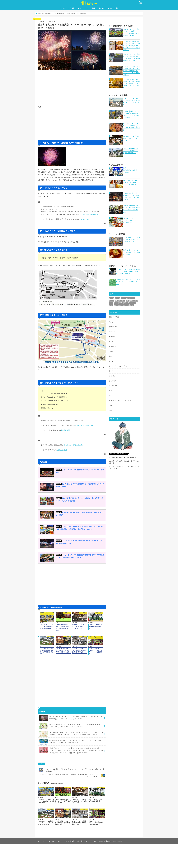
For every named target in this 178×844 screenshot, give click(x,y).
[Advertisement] (72, 88)
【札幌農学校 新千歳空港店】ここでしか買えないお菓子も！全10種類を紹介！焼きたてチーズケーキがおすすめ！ (131, 46)
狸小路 (111, 305)
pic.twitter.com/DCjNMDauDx (73, 445)
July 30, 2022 (65, 430)
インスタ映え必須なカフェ (128, 298)
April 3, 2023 (85, 219)
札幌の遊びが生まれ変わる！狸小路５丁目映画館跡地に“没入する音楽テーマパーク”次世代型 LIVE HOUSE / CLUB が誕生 (76, 718)
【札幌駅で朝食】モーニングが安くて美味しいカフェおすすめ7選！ (131, 220)
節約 (110, 395)
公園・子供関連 (114, 317)
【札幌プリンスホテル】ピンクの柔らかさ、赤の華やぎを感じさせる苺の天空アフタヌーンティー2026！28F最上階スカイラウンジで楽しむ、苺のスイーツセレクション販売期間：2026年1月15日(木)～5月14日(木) (76, 750)
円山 (116, 300)
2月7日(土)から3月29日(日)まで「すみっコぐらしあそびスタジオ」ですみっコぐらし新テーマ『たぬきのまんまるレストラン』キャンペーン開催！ (76, 734)
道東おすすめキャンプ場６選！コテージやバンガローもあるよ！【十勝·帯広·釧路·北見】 (131, 102)
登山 (115, 305)
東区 (125, 302)
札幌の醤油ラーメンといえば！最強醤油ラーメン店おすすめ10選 (131, 252)
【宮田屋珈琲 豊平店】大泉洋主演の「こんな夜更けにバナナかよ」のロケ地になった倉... (131, 196)
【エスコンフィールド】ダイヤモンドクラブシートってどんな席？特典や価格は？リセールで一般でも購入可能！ (131, 71)
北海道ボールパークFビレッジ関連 (120, 400)
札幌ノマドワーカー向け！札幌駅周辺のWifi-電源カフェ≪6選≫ (131, 170)
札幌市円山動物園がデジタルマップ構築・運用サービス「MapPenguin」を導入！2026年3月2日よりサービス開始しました (76, 726)
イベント (42, 763)
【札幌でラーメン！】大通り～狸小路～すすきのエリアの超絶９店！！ (131, 239)
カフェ (79, 8)
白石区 (119, 305)
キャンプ (111, 300)
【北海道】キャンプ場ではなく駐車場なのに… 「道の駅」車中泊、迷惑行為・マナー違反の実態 (128, 271)
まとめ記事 (112, 381)
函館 (110, 410)
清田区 (133, 302)
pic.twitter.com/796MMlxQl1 (84, 425)
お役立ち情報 (113, 327)
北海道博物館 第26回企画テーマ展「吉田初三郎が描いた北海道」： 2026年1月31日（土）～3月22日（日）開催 (75, 741)
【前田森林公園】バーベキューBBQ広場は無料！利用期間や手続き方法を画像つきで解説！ (131, 114)
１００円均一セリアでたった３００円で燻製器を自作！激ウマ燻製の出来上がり (131, 127)
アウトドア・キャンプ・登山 (67, 8)
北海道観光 (112, 346)
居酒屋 (93, 8)
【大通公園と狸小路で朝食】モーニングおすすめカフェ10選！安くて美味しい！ (131, 209)
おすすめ (111, 298)
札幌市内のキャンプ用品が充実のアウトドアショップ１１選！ (131, 138)
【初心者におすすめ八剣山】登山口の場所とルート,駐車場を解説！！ (130, 151)
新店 (117, 8)
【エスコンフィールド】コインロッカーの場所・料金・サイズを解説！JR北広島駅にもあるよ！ (131, 32)
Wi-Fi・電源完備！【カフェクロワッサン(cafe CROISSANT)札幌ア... (131, 183)
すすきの (117, 298)
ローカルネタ (113, 386)
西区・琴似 (125, 305)
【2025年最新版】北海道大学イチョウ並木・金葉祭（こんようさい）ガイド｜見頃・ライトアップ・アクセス (131, 83)
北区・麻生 (122, 300)
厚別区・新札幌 (134, 300)
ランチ (86, 8)
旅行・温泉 (101, 8)
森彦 (129, 302)
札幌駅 (120, 302)
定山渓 (115, 302)
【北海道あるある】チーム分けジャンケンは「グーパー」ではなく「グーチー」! (128, 282)
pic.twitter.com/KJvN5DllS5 (92, 214)
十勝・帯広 (112, 336)
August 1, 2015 (62, 450)
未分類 (111, 322)
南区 (127, 300)
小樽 (110, 405)
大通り (111, 302)
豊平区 (131, 305)
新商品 (111, 356)
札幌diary (89, 3)
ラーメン (110, 8)
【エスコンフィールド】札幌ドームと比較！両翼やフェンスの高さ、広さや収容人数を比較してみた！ (131, 57)
